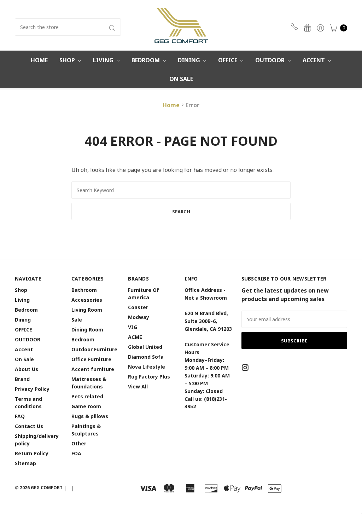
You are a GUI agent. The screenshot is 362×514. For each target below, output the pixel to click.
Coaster (138, 307)
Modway (138, 317)
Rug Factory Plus (149, 376)
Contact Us (29, 426)
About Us (26, 369)
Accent (314, 60)
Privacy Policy (32, 389)
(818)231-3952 (295, 26)
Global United (145, 346)
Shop (67, 60)
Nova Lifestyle (146, 366)
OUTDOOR (270, 60)
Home (39, 60)
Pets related (87, 396)
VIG (132, 327)
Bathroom (84, 290)
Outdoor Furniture (94, 349)
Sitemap (25, 463)
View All (138, 386)
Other (78, 443)
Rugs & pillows (89, 416)
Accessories (86, 299)
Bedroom (146, 60)
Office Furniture (91, 359)
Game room (86, 406)
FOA (76, 453)
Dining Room (87, 329)
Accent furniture (92, 369)
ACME (135, 337)
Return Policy (31, 453)
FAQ (20, 416)
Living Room (86, 309)
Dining (190, 60)
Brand (22, 379)
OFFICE (228, 60)
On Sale (181, 79)
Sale (76, 319)
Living (104, 60)
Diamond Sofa (146, 356)
